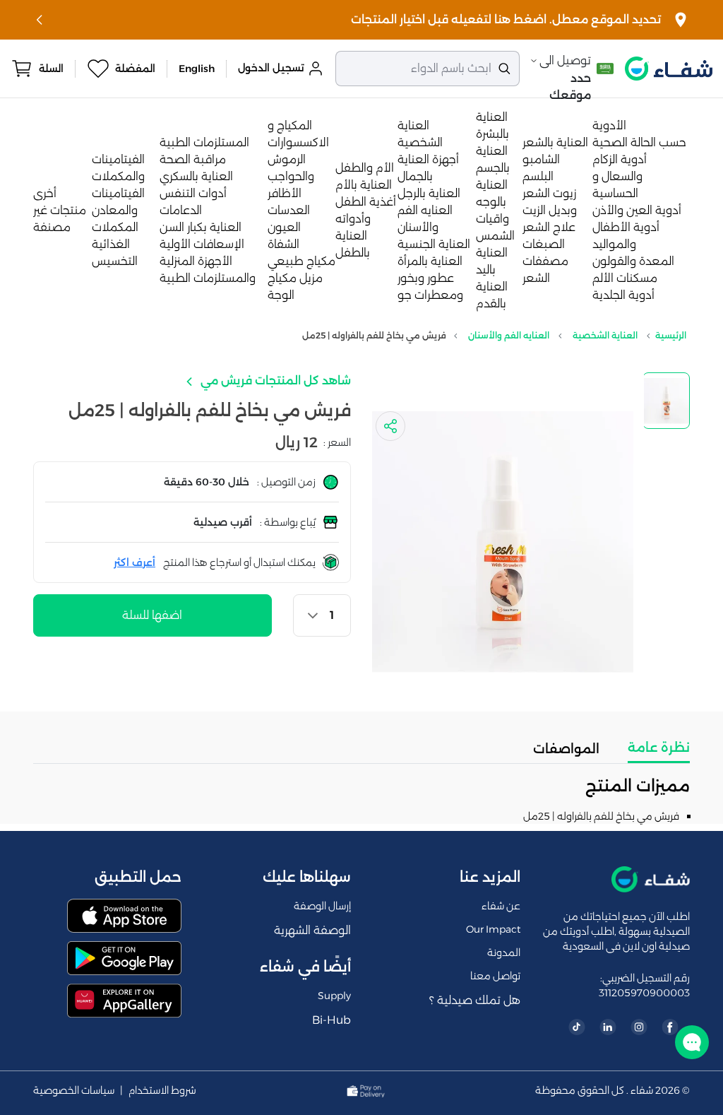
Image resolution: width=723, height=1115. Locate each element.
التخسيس (115, 261)
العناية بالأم (363, 184)
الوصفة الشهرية (312, 930)
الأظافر (284, 193)
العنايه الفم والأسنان (508, 335)
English (197, 68)
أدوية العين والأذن (636, 210)
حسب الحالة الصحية (639, 142)
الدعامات (181, 210)
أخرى (44, 193)
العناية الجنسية (434, 244)
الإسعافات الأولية (202, 244)
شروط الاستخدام (162, 1091)
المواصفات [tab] (566, 749)
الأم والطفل (364, 168)
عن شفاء (501, 905)
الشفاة (283, 244)
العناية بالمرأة (430, 261)
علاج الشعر (548, 227)
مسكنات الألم (624, 278)
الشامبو (541, 159)
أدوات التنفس (193, 193)
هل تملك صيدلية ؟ (474, 1000)
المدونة (503, 952)
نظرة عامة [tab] (659, 747)
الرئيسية (670, 335)
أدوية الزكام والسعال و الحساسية (619, 176)
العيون (284, 227)
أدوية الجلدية (623, 295)
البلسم (538, 176)
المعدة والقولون (633, 261)
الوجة (281, 295)
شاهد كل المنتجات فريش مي (274, 380)
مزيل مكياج (295, 278)
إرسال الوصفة (322, 905)
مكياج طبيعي (301, 261)
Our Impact (493, 929)
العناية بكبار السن (200, 227)
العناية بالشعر (555, 142)
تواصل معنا (495, 975)
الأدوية (609, 125)
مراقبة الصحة (193, 159)
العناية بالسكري (196, 176)
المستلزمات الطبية (204, 142)
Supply (334, 995)
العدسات (289, 210)
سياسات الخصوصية (73, 1091)
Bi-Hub (331, 1020)
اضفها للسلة (152, 615)
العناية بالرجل (429, 193)
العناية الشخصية (605, 335)
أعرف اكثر (134, 562)
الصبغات (543, 244)
